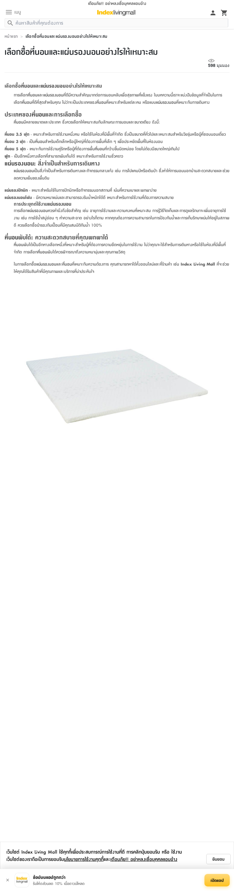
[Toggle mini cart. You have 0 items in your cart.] (224, 12)
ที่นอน (27, 85)
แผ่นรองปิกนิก (16, 190)
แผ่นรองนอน (53, 85)
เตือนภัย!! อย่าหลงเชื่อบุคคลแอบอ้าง (143, 858)
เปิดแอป (217, 880)
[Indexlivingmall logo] (116, 13)
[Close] (7, 880)
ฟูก (7, 156)
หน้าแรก (11, 36)
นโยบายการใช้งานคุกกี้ (84, 858)
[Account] (213, 12)
